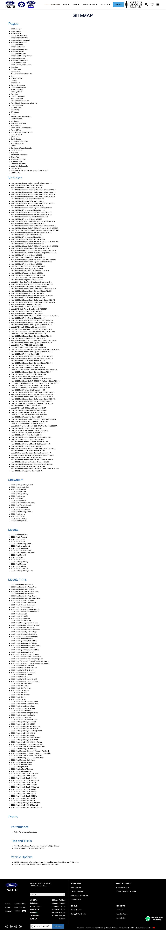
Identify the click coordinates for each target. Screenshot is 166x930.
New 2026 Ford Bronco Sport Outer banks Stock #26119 (33, 197)
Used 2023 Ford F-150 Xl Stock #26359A (27, 277)
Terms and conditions (19, 155)
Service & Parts (89, 4)
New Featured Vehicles (79, 895)
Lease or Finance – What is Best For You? (29, 848)
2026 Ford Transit (18, 516)
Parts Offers (16, 130)
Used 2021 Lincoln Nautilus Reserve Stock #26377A (31, 379)
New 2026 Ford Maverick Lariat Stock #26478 (29, 410)
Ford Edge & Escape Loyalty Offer (24, 103)
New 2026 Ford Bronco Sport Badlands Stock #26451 (32, 356)
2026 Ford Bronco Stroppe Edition (24, 719)
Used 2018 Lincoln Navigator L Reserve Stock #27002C (32, 455)
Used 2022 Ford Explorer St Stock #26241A (28, 266)
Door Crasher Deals (52, 4)
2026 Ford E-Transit (19, 518)
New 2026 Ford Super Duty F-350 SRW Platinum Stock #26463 (36, 381)
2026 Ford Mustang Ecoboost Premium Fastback (30, 751)
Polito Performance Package (22, 132)
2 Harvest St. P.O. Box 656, (40, 883)
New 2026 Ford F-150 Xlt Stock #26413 (26, 307)
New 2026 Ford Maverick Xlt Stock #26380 (28, 275)
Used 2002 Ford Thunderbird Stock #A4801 (28, 257)
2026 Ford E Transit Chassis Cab (23, 603)
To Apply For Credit (18, 159)
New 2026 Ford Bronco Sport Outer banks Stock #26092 (33, 192)
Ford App (118, 4)
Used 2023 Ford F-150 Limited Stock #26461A (29, 415)
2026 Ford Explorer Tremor (21, 762)
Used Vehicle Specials (19, 166)
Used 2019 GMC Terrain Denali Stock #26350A (29, 309)
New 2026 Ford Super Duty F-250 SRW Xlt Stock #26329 (33, 259)
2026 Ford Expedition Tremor (22, 652)
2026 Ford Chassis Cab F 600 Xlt (24, 796)
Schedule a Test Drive (19, 141)
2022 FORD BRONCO (19, 38)
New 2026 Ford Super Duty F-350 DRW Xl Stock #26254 (33, 221)
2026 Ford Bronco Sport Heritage (24, 632)
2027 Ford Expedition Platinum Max (25, 591)
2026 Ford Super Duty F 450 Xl (23, 724)
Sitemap (14, 152)
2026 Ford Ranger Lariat (20, 618)
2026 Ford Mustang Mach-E (22, 512)
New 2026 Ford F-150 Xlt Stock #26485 (26, 428)
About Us (104, 4)
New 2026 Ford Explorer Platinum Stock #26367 (30, 271)
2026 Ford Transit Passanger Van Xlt (25, 609)
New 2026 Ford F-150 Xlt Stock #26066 (27, 185)
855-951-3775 (20, 907)
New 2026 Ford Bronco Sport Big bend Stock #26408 (32, 295)
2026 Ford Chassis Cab (20, 487)
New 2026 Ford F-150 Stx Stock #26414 (27, 304)
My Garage (15, 121)
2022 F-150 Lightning (19, 36)
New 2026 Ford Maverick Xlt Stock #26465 (28, 390)
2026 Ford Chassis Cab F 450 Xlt (24, 785)
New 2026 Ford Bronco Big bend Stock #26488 (29, 442)
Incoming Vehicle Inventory (21, 116)
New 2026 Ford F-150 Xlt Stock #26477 (26, 406)
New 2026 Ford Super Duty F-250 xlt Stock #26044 (31, 183)
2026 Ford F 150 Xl (18, 697)
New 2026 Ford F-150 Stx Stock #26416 (27, 313)
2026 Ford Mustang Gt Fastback (23, 749)
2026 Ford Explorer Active (21, 771)
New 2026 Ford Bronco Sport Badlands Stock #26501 (32, 464)
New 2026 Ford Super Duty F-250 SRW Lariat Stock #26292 (34, 246)
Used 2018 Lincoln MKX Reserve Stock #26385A (29, 430)
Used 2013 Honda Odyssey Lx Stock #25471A (28, 433)
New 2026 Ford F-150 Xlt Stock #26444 (27, 354)
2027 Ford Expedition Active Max (23, 587)
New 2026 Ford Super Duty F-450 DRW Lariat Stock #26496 (35, 469)
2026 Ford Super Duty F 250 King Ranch (26, 807)
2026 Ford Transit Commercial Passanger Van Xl (30, 661)
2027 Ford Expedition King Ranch (23, 596)
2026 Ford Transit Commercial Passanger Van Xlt (30, 663)
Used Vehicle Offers (18, 164)
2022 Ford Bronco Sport (20, 40)
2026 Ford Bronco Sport (20, 509)
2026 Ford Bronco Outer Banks (23, 715)
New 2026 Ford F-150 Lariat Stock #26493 (28, 451)
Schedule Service (17, 143)
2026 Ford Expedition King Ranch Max (25, 645)
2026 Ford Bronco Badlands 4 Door (24, 704)
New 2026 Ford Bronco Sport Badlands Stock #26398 (32, 284)
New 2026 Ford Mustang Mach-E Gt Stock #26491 (30, 444)
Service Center (16, 150)
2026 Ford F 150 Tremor (20, 695)
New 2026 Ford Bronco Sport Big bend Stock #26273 (31, 232)
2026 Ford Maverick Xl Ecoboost (23, 672)
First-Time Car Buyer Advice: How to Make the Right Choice (36, 846)
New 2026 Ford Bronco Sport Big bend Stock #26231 (31, 214)
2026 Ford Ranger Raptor (21, 621)
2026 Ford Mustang (18, 491)
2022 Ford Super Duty (19, 60)
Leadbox (149, 928)
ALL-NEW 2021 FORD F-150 (22, 74)
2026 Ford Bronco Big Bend (21, 710)
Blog (13, 76)
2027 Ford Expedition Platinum (23, 589)
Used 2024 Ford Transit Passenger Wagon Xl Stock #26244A (35, 230)
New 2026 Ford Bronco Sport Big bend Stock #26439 (32, 343)
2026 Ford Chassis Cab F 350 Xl (23, 776)
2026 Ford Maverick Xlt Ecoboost (24, 668)
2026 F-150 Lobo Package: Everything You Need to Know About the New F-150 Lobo (46, 862)
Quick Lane (15, 137)
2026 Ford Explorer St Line (21, 764)
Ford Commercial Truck (20, 101)
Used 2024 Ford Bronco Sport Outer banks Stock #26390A (34, 370)
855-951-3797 (20, 903)
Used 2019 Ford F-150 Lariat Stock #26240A (28, 408)
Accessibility (16, 69)
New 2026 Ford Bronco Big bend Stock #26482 (29, 421)
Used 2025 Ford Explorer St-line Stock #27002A (30, 385)
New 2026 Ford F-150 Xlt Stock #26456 (26, 365)
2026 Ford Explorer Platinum (22, 769)
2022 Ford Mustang (18, 54)
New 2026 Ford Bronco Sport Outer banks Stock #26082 (33, 190)
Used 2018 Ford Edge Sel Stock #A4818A (27, 376)
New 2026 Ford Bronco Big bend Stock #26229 (29, 217)
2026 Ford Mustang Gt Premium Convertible (28, 746)
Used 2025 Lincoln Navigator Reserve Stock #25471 (31, 453)
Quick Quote (16, 139)
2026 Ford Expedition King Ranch (24, 643)
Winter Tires (15, 173)
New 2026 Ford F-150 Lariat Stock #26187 (27, 206)
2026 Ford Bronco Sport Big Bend (24, 634)
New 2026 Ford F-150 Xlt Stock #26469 (27, 446)
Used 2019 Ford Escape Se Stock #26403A (28, 424)
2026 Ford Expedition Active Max (24, 641)
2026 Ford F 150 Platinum (21, 688)
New (65, 4)
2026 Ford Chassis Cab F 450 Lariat (25, 780)
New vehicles (16, 125)
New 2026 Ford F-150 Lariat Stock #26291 (27, 244)
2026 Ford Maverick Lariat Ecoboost (25, 681)
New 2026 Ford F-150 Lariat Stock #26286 (28, 239)
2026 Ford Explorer (18, 489)
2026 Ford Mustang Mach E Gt (23, 627)
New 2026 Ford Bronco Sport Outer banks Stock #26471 (33, 392)
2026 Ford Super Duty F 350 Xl (23, 735)
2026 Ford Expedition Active (22, 639)
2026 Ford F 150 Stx (19, 692)
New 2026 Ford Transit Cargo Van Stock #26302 (30, 248)
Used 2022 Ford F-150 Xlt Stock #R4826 (27, 345)
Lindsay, (33, 886)
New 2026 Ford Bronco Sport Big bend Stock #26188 (31, 208)
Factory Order (16, 92)
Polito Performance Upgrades (25, 832)
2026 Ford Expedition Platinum (23, 648)
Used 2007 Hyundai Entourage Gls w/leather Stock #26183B (34, 383)
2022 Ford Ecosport (19, 42)
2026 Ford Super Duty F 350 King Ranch (26, 742)
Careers (14, 81)
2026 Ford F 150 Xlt (18, 699)
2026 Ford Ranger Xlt (19, 616)
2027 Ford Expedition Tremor (22, 594)
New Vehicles (76, 887)
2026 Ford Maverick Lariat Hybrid (24, 679)
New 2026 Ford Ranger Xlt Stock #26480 (27, 417)
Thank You (15, 157)
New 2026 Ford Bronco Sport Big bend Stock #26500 (32, 460)
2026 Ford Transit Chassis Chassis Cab (26, 657)
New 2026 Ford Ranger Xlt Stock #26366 (27, 273)
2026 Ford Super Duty (19, 494)
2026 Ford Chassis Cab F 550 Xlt (23, 791)
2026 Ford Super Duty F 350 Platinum (25, 737)
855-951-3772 (20, 911)
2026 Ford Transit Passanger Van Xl (25, 612)
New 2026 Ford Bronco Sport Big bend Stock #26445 (32, 352)
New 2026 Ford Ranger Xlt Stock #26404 (27, 293)
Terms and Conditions (94, 928)
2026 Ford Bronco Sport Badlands (24, 636)
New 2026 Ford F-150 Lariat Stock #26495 (28, 466)
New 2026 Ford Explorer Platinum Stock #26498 (30, 462)
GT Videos (15, 112)
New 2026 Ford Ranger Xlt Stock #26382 (27, 280)
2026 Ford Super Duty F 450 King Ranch (26, 731)
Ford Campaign (17, 98)
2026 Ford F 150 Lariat (19, 686)
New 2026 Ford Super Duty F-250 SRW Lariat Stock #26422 (34, 316)
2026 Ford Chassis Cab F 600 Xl (23, 794)
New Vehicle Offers (18, 123)
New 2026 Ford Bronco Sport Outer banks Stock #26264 (33, 226)
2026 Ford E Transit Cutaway (22, 600)
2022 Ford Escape (18, 47)
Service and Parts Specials (21, 148)
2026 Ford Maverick (18, 500)
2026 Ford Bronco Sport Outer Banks (25, 630)
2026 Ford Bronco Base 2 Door (23, 706)
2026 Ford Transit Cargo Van (22, 607)
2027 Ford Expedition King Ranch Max (25, 598)
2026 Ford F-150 (17, 498)
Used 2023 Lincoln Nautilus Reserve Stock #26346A (31, 388)
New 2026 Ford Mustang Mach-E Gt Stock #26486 (31, 437)
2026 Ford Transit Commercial (23, 503)
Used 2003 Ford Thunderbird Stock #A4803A (28, 334)
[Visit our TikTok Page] (20, 926)
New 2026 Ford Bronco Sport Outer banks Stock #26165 (33, 203)
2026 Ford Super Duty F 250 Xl (23, 800)
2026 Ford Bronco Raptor (21, 717)
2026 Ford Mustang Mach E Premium (25, 625)
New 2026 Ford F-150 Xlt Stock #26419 (26, 311)
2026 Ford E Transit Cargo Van (23, 605)
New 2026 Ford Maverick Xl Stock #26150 (27, 201)
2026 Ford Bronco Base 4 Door (23, 708)
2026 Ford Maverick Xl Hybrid (22, 670)
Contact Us (15, 83)
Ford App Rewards (18, 96)
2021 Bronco (16, 33)
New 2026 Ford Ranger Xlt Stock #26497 (27, 471)
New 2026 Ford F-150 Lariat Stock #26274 (27, 237)
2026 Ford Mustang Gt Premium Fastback (27, 744)
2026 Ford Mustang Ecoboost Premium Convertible (31, 753)
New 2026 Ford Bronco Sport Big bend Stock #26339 (31, 262)
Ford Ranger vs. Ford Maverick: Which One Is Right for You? (36, 864)
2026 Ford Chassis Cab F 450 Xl (23, 782)
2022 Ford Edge (17, 45)
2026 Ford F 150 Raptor (20, 690)
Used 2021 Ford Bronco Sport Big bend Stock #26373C (32, 403)
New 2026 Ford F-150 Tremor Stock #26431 (28, 318)
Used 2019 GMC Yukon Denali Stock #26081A (28, 347)
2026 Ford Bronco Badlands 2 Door (24, 701)
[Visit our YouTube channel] (11, 926)
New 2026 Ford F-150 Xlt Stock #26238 (26, 255)
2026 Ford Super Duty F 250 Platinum (25, 803)
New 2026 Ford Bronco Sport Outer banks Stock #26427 (33, 322)
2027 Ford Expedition (19, 521)
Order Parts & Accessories (21, 128)
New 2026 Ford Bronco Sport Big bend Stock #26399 (32, 291)
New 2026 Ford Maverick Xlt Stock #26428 (28, 338)
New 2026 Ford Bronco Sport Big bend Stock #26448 (32, 358)
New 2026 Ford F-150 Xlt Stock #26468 (27, 435)
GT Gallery (15, 110)
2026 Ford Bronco (18, 496)
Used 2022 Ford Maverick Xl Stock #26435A (28, 412)
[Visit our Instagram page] (15, 926)
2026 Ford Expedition (19, 507)
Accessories (15, 72)
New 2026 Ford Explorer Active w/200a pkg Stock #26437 (34, 340)
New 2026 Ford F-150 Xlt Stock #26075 (26, 188)
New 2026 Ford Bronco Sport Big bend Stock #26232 (31, 212)
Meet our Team (16, 119)
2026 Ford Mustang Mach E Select (24, 623)
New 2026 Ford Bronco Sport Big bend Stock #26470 (32, 394)
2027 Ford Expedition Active (22, 585)
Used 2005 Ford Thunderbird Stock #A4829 (28, 367)
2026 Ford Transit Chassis (21, 505)
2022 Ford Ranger (18, 58)
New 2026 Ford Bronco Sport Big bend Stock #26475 (32, 401)
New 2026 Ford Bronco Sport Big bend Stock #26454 (32, 372)
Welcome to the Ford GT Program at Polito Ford (29, 170)
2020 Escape (16, 29)
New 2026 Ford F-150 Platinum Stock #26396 (29, 286)
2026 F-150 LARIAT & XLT (21, 65)
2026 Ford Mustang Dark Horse (23, 760)
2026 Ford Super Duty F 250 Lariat (24, 805)
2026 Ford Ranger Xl (19, 614)
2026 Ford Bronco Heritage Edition (24, 713)
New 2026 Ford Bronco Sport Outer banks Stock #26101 (33, 194)
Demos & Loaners (18, 85)
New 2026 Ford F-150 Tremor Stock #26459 (28, 374)
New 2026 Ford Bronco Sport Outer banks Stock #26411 (33, 302)
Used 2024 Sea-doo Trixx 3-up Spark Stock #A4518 (31, 282)
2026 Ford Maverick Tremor (21, 674)
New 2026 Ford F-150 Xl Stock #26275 (26, 235)
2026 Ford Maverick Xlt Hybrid (22, 666)
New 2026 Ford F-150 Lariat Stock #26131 (27, 199)
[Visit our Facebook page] (6, 926)
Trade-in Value (16, 161)
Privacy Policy (16, 134)
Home (13, 114)
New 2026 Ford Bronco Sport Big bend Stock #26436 (32, 336)
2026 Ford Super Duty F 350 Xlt (23, 733)
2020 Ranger (16, 31)
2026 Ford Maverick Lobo (21, 677)
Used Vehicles (76, 899)
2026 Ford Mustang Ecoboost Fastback (26, 755)
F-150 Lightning (17, 89)
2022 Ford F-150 (17, 51)
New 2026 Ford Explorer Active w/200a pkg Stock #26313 (33, 250)
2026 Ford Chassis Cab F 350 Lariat (25, 773)
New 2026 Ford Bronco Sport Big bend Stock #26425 (32, 325)
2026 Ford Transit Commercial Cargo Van (27, 659)
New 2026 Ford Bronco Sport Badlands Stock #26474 (32, 397)
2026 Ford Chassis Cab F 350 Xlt (23, 778)
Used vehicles (16, 168)
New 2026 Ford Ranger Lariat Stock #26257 (28, 223)
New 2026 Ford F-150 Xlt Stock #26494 (27, 457)
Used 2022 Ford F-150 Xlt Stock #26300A (27, 439)
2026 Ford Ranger (18, 514)
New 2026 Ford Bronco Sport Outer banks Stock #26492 (33, 448)
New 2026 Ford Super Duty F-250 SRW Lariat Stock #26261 (34, 228)
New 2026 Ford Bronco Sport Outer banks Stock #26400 (33, 289)
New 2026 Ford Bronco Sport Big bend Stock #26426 (32, 320)
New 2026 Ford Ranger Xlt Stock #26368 (27, 268)
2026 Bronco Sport (18, 63)
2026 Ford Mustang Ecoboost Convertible (27, 758)
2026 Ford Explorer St (19, 767)
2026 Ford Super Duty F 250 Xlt (23, 798)
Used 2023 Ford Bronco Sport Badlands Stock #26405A (33, 331)
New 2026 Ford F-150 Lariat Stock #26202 (28, 210)
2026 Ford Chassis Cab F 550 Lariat (25, 787)
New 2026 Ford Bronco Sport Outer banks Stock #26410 (33, 300)
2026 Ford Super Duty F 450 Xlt (23, 722)
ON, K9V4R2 (41, 886)
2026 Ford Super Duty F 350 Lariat (24, 740)
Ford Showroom (17, 105)
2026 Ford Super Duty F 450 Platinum (25, 726)
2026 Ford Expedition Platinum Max (25, 650)
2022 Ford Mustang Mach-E (22, 56)
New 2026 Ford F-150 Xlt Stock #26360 (26, 264)
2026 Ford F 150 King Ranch (21, 683)
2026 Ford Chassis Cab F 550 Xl (23, 789)
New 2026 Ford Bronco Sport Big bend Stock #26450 (32, 363)
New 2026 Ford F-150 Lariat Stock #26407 (28, 298)
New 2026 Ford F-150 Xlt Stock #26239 (26, 219)
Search (13, 146)
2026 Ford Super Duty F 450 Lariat (24, 728)
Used (75, 4)
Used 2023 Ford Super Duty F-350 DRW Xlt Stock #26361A (34, 426)
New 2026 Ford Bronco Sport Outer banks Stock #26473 (33, 399)
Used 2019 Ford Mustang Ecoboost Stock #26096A (31, 329)
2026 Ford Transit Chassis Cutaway (25, 654)
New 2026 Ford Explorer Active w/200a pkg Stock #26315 (33, 253)
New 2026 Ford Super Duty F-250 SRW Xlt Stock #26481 (33, 419)
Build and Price (16, 78)
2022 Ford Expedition (19, 49)
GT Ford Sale (16, 107)
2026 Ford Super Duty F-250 (22, 485)
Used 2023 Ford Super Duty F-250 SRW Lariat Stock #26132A (35, 349)
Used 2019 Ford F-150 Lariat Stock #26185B (28, 327)
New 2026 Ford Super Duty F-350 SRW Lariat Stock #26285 (34, 241)
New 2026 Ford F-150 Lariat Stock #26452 (28, 361)
